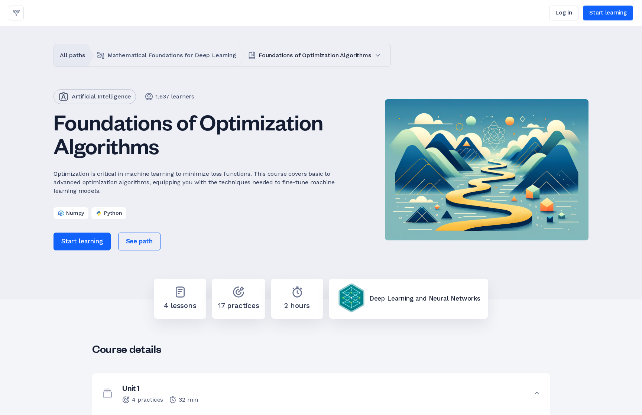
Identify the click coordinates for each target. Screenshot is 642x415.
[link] (16, 13)
